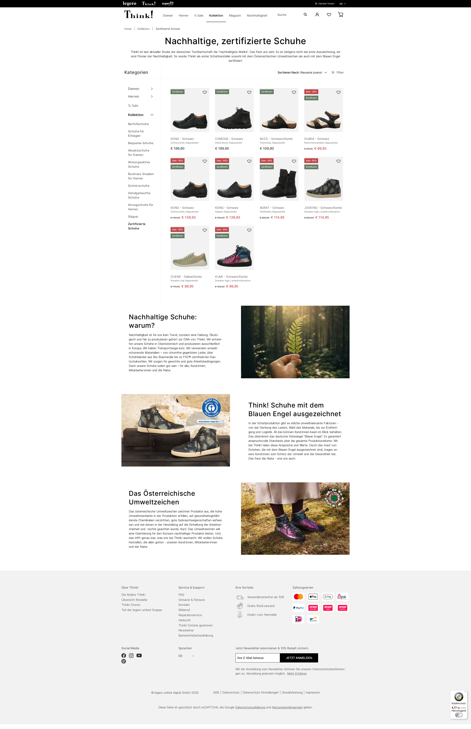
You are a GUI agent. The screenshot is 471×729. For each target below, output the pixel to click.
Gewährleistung (292, 692)
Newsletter (186, 630)
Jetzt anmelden (299, 658)
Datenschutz (231, 692)
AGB (216, 692)
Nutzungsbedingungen (287, 707)
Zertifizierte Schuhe (168, 28)
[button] (129, 3)
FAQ (181, 594)
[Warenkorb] (341, 15)
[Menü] (465, 692)
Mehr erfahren (297, 673)
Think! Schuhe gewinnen (195, 625)
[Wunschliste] (329, 15)
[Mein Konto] (317, 15)
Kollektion (144, 28)
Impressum (313, 692)
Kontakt (184, 605)
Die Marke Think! (133, 594)
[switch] (459, 715)
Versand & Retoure (191, 600)
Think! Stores (130, 605)
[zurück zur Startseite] (138, 14)
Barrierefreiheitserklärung (195, 635)
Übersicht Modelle (134, 600)
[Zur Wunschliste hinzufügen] (205, 92)
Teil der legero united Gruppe (141, 610)
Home (128, 28)
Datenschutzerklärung (250, 707)
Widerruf (184, 610)
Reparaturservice (190, 615)
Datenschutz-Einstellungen (261, 692)
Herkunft (184, 620)
